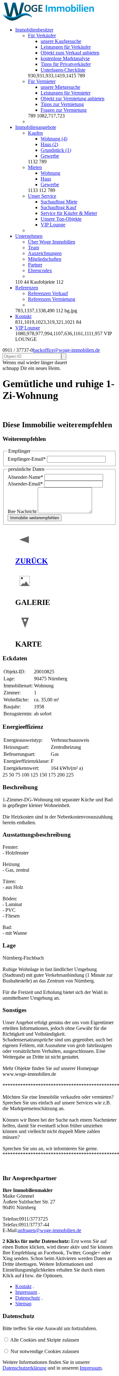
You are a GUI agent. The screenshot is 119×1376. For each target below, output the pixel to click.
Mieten (35, 167)
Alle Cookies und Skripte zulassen (44, 1340)
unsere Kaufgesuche (61, 41)
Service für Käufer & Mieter (69, 213)
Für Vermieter (42, 81)
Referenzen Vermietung (51, 299)
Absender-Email (25, 483)
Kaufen (35, 133)
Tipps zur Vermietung (62, 104)
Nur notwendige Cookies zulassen (44, 1351)
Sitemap (23, 1303)
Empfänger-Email (27, 459)
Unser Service (42, 196)
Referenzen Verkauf (48, 293)
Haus (46, 178)
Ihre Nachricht (23, 511)
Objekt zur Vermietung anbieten (72, 98)
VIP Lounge (53, 224)
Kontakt (23, 316)
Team (33, 247)
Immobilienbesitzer (34, 29)
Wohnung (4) (54, 138)
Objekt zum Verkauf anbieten (70, 52)
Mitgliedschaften (44, 259)
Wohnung (50, 173)
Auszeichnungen (45, 253)
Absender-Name (25, 477)
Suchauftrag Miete (59, 201)
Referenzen (26, 287)
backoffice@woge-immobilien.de (66, 350)
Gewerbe (50, 156)
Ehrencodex (40, 270)
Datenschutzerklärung (24, 1368)
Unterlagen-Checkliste (63, 70)
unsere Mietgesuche (60, 87)
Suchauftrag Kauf (58, 207)
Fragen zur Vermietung (64, 110)
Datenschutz (27, 1298)
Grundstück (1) (56, 150)
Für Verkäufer (42, 35)
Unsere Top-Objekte (61, 219)
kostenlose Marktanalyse (65, 58)
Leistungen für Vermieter (65, 93)
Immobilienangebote (35, 127)
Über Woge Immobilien (51, 242)
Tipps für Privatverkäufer (66, 64)
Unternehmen (29, 236)
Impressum (26, 1292)
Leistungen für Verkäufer (66, 47)
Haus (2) (49, 144)
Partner (35, 264)
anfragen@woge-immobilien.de (49, 1230)
